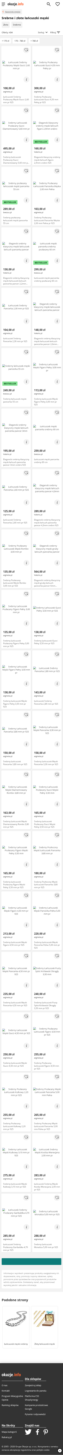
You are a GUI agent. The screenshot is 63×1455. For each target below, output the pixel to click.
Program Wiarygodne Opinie (12, 1398)
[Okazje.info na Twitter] (28, 1432)
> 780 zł (34, 40)
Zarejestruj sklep (33, 1385)
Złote (5, 24)
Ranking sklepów (10, 1405)
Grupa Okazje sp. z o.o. (26, 1446)
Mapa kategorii (9, 1431)
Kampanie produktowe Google (36, 1407)
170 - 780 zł (19, 40)
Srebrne (17, 24)
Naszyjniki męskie (12, 11)
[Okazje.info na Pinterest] (46, 1432)
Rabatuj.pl (7, 1437)
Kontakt (6, 1390)
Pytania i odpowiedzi (35, 1414)
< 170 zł (5, 40)
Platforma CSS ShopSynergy (32, 1398)
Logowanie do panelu (35, 1390)
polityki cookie (43, 1449)
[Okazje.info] (16, 4)
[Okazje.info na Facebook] (37, 1432)
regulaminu (25, 1449)
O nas (4, 1385)
